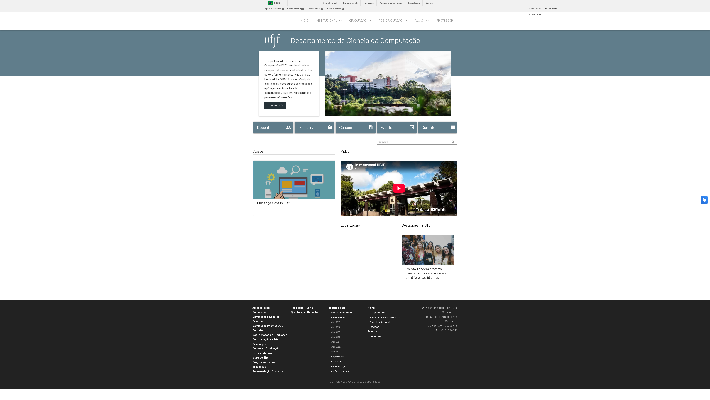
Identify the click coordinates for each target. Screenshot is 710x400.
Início (304, 20)
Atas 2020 (335, 337)
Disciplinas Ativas (378, 312)
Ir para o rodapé (335, 9)
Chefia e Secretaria (340, 371)
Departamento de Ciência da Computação (355, 40)
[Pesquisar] (417, 142)
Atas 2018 (335, 327)
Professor (444, 20)
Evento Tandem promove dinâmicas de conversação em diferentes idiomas (425, 273)
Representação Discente (267, 371)
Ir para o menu (295, 9)
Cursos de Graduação (265, 348)
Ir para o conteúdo (273, 9)
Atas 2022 (335, 347)
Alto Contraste (550, 9)
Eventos (373, 331)
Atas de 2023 (337, 352)
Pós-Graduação (390, 20)
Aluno (419, 20)
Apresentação (261, 307)
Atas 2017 (335, 322)
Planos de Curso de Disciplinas (385, 317)
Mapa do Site (535, 9)
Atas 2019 (335, 332)
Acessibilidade (535, 14)
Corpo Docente (338, 357)
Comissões (259, 312)
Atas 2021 (335, 342)
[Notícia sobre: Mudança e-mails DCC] (294, 187)
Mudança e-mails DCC (273, 203)
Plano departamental (380, 322)
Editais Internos (262, 353)
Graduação (357, 20)
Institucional (326, 20)
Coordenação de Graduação (269, 335)
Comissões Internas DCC (267, 325)
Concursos (374, 336)
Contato (257, 330)
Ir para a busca (315, 9)
